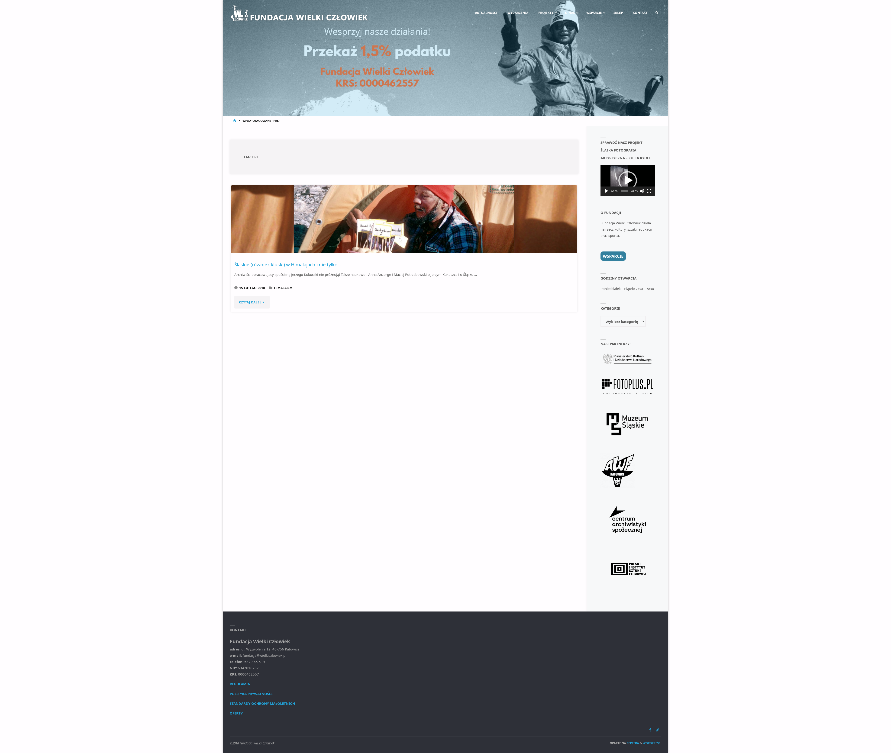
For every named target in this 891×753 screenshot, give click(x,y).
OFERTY (236, 713)
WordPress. (652, 743)
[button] (627, 180)
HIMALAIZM (283, 288)
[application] (627, 180)
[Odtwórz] (606, 191)
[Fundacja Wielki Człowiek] (299, 12)
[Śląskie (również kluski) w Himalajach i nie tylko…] (404, 219)
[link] (657, 13)
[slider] (624, 191)
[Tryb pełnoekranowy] (649, 191)
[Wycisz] (642, 191)
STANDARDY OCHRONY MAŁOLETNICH (262, 703)
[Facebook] (650, 730)
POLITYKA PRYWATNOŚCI (251, 693)
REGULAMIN (240, 684)
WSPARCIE (613, 256)
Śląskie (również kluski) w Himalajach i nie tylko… (287, 264)
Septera (632, 743)
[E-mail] (657, 730)
